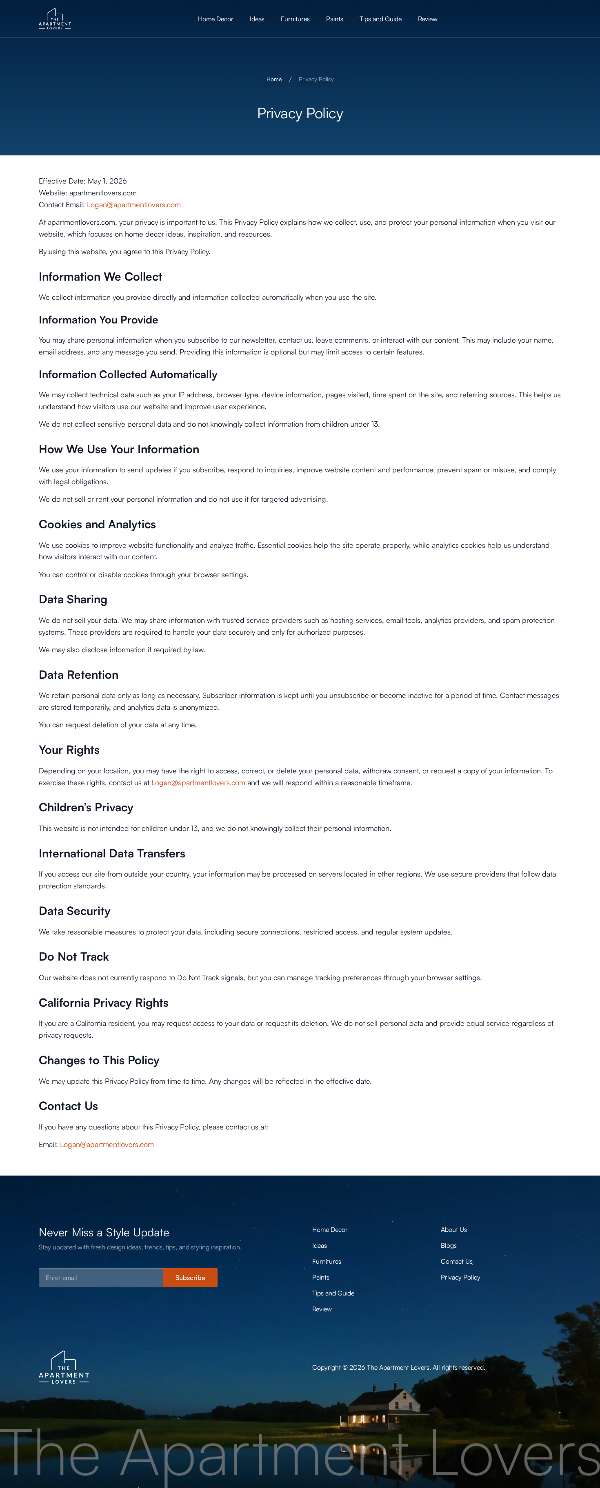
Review (428, 19)
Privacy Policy (460, 1277)
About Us (454, 1229)
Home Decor (215, 19)
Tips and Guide (381, 19)
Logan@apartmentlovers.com (134, 204)
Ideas (257, 19)
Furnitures (295, 19)
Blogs (449, 1245)
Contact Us (457, 1261)
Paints (334, 19)
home (274, 78)
